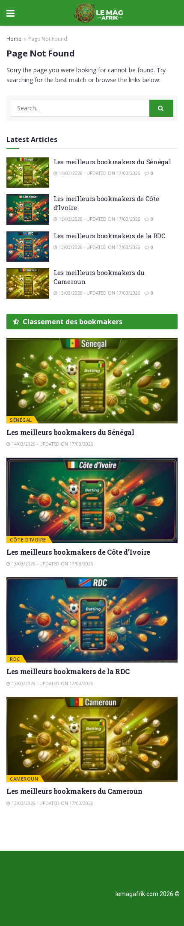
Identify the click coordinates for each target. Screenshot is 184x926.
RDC (15, 659)
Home (13, 38)
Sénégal (21, 420)
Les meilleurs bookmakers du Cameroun (74, 791)
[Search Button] (161, 108)
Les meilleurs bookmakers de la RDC (109, 235)
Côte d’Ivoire (28, 539)
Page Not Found (47, 38)
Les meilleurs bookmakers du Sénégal (112, 161)
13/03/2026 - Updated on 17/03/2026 (98, 219)
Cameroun (24, 778)
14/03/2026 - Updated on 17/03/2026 (98, 173)
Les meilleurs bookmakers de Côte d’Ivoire (78, 551)
